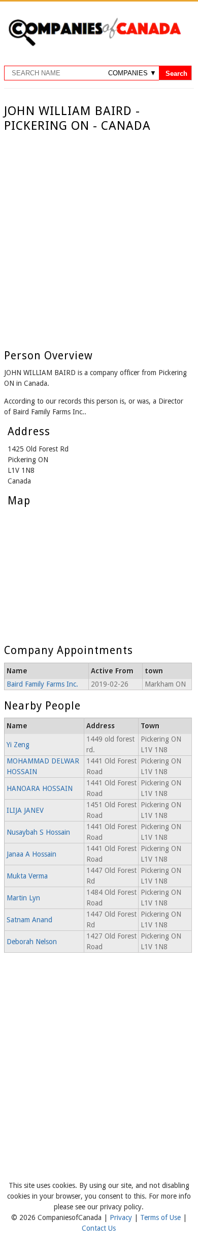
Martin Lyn (23, 898)
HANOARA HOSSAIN (40, 788)
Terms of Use (161, 1217)
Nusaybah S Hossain (38, 832)
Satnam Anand (29, 920)
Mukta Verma (27, 876)
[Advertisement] (99, 237)
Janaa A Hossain (31, 854)
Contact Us (99, 1228)
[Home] (94, 44)
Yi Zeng (18, 745)
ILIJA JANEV (25, 810)
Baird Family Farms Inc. (42, 684)
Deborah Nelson (32, 942)
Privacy (122, 1217)
